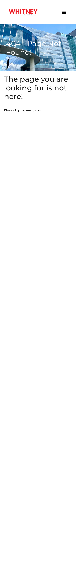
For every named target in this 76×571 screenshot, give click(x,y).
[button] (64, 12)
